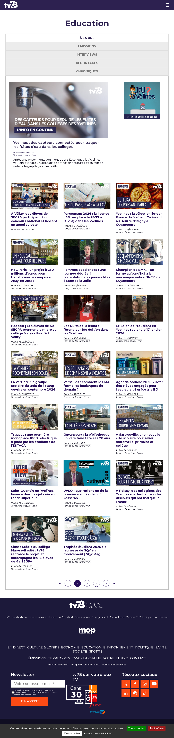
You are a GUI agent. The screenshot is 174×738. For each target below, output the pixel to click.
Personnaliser (72, 733)
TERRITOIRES (59, 658)
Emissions (87, 46)
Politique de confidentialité (85, 664)
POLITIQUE (144, 647)
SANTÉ (161, 647)
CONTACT (138, 658)
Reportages (87, 63)
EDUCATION (91, 647)
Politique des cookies (114, 664)
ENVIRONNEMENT (118, 647)
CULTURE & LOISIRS (43, 647)
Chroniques (87, 71)
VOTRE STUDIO (115, 658)
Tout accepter (136, 728)
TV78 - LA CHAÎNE (86, 658)
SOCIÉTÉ (80, 651)
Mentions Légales (58, 664)
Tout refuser (157, 728)
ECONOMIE (70, 647)
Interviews (87, 54)
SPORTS (95, 651)
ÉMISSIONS (37, 658)
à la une (87, 38)
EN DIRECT (16, 647)
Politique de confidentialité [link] (98, 733)
